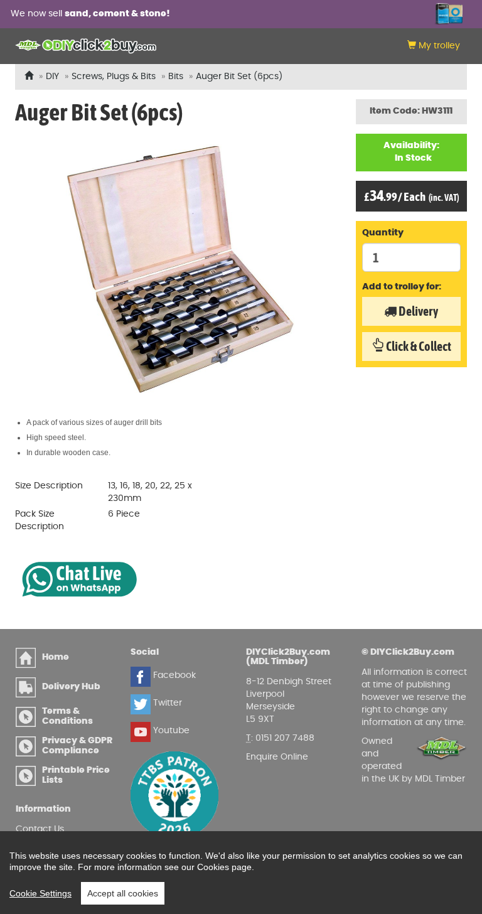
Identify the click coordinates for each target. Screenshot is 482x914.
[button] (433, 46)
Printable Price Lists (76, 775)
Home (55, 657)
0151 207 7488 (284, 738)
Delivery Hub (71, 686)
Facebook (173, 675)
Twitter (166, 703)
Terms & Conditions (67, 716)
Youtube (170, 730)
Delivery (417, 311)
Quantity (383, 232)
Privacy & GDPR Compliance (77, 745)
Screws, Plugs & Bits (114, 76)
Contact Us (40, 829)
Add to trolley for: (401, 286)
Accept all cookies (122, 893)
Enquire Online (277, 757)
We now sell (90, 13)
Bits (175, 76)
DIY (52, 76)
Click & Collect (417, 346)
